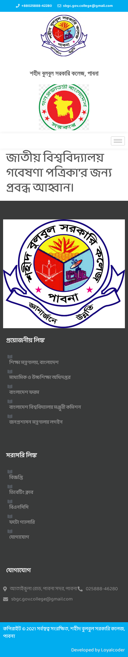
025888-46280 (102, 589)
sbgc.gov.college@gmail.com (42, 599)
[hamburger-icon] (118, 140)
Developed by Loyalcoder (98, 650)
